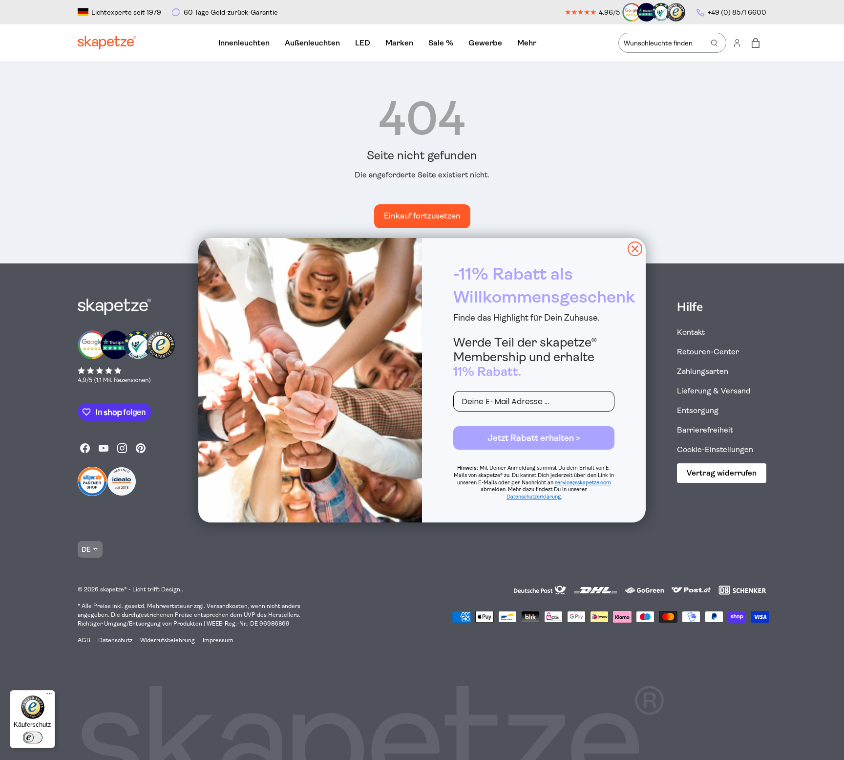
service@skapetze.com (583, 482)
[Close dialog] (635, 249)
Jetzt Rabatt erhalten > (533, 438)
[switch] (32, 737)
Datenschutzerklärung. (534, 497)
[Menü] (49, 696)
